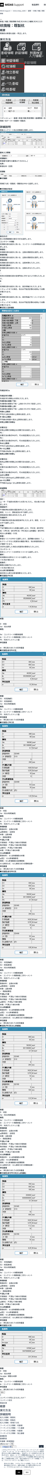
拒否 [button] (27, 1472)
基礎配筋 (3, 1436)
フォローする (8, 1447)
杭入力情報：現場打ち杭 (9, 1422)
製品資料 (35, 4)
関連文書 (3, 1403)
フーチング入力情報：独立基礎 (12, 1433)
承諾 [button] (19, 1472)
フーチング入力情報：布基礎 (11, 1430)
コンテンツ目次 (6, 1400)
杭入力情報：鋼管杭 (7, 1417)
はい (2, 1392)
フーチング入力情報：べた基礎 (12, 1428)
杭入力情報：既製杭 (7, 1420)
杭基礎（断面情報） (7, 1441)
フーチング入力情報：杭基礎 (11, 1425)
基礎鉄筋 (3, 1438)
